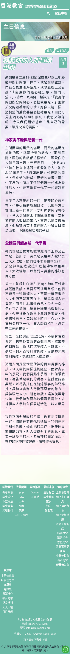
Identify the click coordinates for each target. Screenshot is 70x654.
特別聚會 (62, 533)
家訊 (48, 501)
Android (37, 633)
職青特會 (62, 537)
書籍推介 (7, 593)
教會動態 (48, 497)
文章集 (8, 584)
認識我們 (7, 487)
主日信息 (62, 37)
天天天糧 (7, 607)
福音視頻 (7, 602)
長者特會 (62, 560)
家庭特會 (62, 542)
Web (53, 633)
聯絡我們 (7, 510)
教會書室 (7, 506)
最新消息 (48, 487)
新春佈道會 (62, 564)
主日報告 (48, 492)
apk (46, 633)
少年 (21, 497)
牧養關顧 (21, 487)
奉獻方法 (7, 501)
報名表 (49, 510)
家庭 (21, 510)
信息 (49, 50)
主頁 (38, 37)
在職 (21, 506)
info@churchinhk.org (38, 627)
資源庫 (8, 570)
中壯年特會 (62, 555)
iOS (29, 633)
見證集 (8, 589)
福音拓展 (35, 487)
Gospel (35, 492)
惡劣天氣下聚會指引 (35, 639)
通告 (48, 506)
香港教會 (12, 5)
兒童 (21, 492)
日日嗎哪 (7, 611)
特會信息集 (7, 580)
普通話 (35, 497)
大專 (21, 501)
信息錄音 (62, 487)
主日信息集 (7, 575)
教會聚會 (7, 492)
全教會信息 (62, 492)
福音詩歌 (7, 598)
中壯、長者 (21, 515)
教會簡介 (7, 497)
